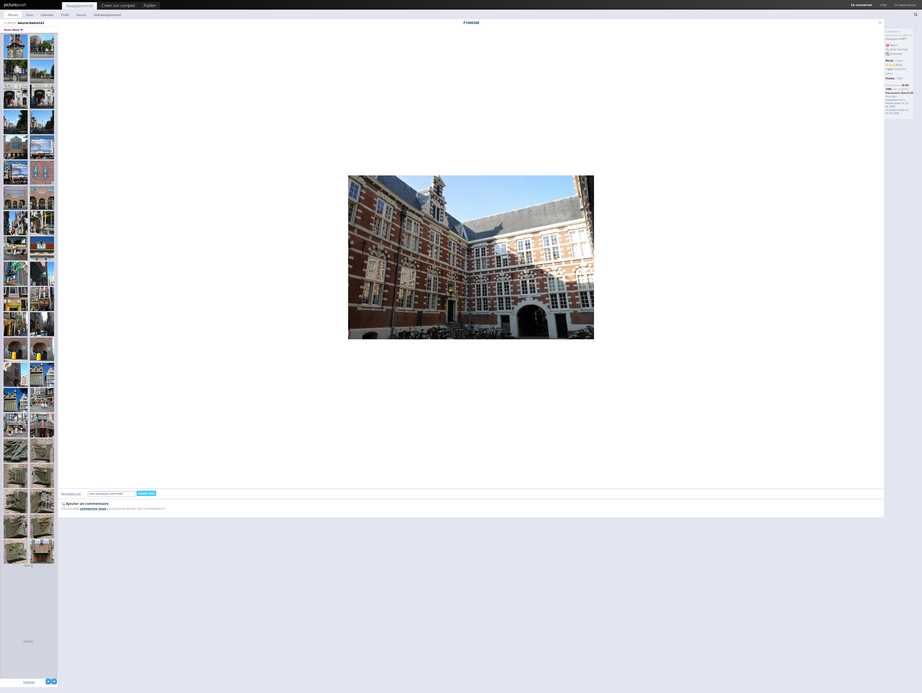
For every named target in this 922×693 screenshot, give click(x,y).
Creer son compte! (118, 5)
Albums (13, 15)
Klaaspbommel (79, 5)
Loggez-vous (893, 69)
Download (895, 53)
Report (893, 45)
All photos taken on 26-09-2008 (897, 111)
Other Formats (898, 49)
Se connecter (861, 5)
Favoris (81, 15)
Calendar (47, 15)
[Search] (916, 14)
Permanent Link (71, 493)
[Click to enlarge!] (471, 257)
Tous (29, 15)
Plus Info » (892, 96)
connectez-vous (93, 508)
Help (883, 5)
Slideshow (29, 682)
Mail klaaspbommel (107, 15)
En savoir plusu (905, 5)
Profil (65, 15)
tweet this (146, 493)
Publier (150, 5)
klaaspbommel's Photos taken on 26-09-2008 (897, 103)
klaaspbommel (894, 39)
